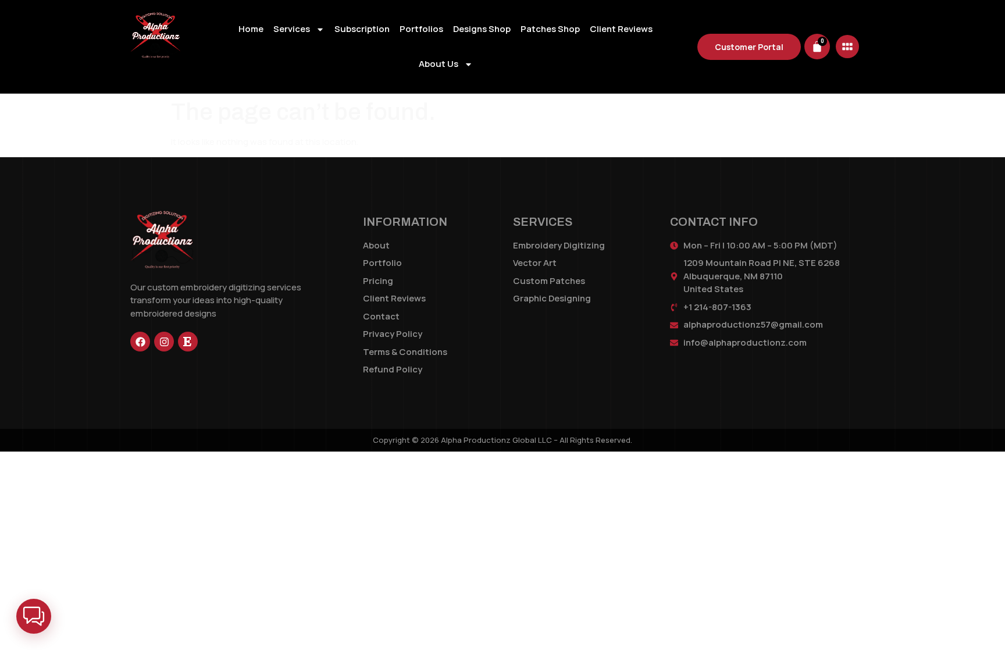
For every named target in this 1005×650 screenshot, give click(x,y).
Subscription (362, 29)
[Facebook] (140, 341)
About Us (438, 64)
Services (291, 29)
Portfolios (421, 29)
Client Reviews (621, 29)
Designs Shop (482, 29)
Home (250, 29)
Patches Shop (550, 29)
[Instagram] (164, 341)
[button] (33, 616)
